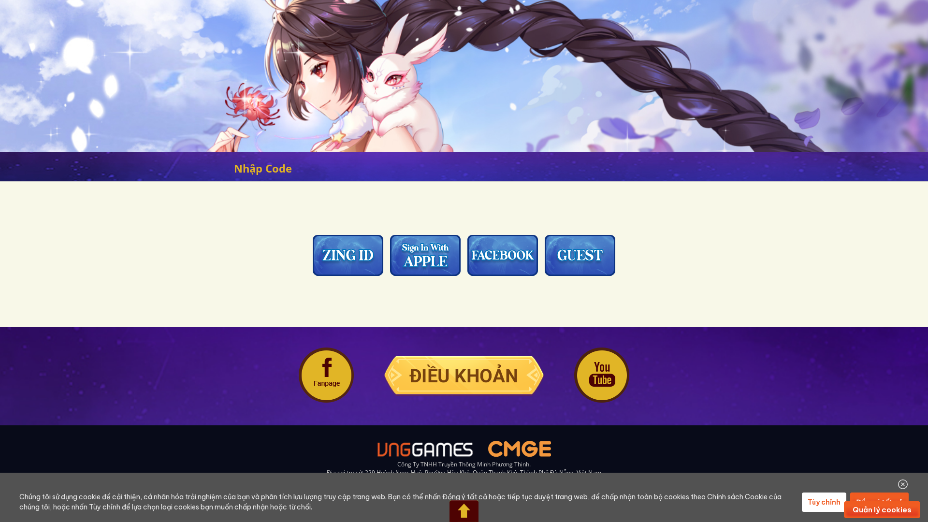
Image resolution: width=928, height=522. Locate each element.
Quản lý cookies (882, 509)
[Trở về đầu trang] (464, 511)
